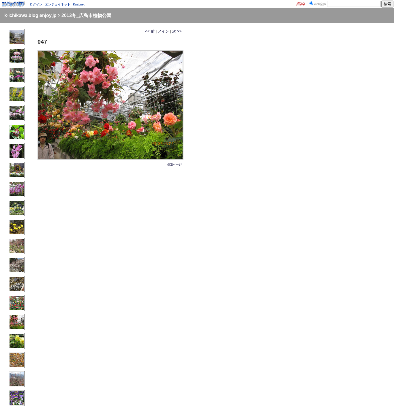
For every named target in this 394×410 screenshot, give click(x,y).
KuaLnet (79, 4)
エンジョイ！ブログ (14, 4)
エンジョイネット (57, 4)
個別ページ (174, 164)
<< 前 (150, 31)
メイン (163, 31)
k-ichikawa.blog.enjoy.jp (30, 15)
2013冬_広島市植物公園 (86, 15)
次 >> (177, 31)
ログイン (36, 4)
